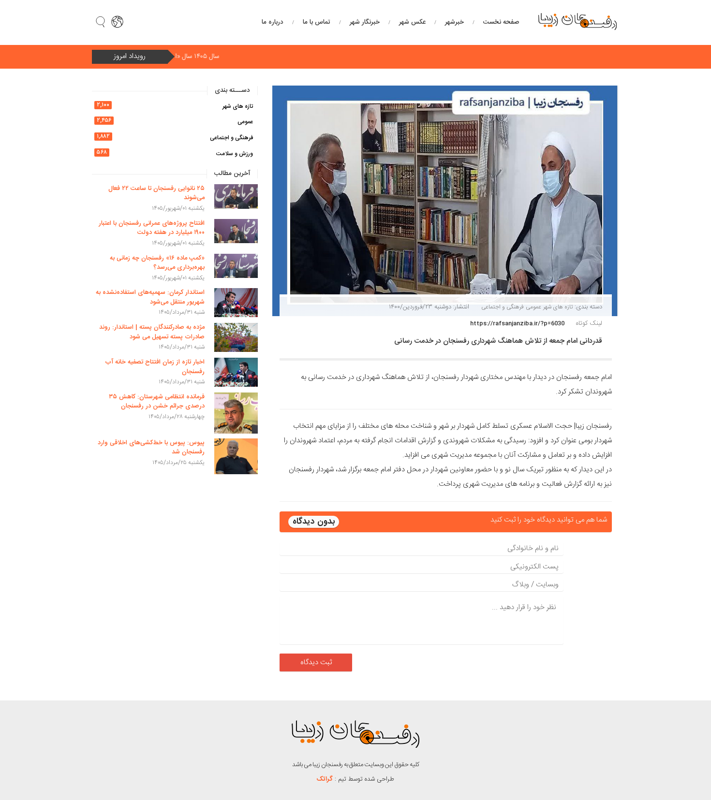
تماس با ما (316, 22)
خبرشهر (454, 22)
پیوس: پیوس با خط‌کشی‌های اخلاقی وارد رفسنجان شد (151, 447)
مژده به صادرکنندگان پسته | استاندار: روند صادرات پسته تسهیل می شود (152, 332)
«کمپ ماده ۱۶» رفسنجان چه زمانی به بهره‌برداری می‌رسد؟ (157, 263)
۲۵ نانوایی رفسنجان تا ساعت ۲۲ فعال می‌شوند (156, 193)
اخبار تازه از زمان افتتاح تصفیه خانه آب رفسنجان (155, 367)
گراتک (325, 779)
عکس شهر (412, 22)
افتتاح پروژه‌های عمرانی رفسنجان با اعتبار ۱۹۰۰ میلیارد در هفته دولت (152, 228)
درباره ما (272, 22)
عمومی (533, 307)
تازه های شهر (558, 307)
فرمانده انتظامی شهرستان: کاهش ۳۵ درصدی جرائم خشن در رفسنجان (157, 402)
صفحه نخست (501, 22)
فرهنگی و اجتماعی (502, 307)
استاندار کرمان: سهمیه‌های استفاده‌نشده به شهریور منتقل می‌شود (150, 297)
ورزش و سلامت (234, 154)
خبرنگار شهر (365, 22)
